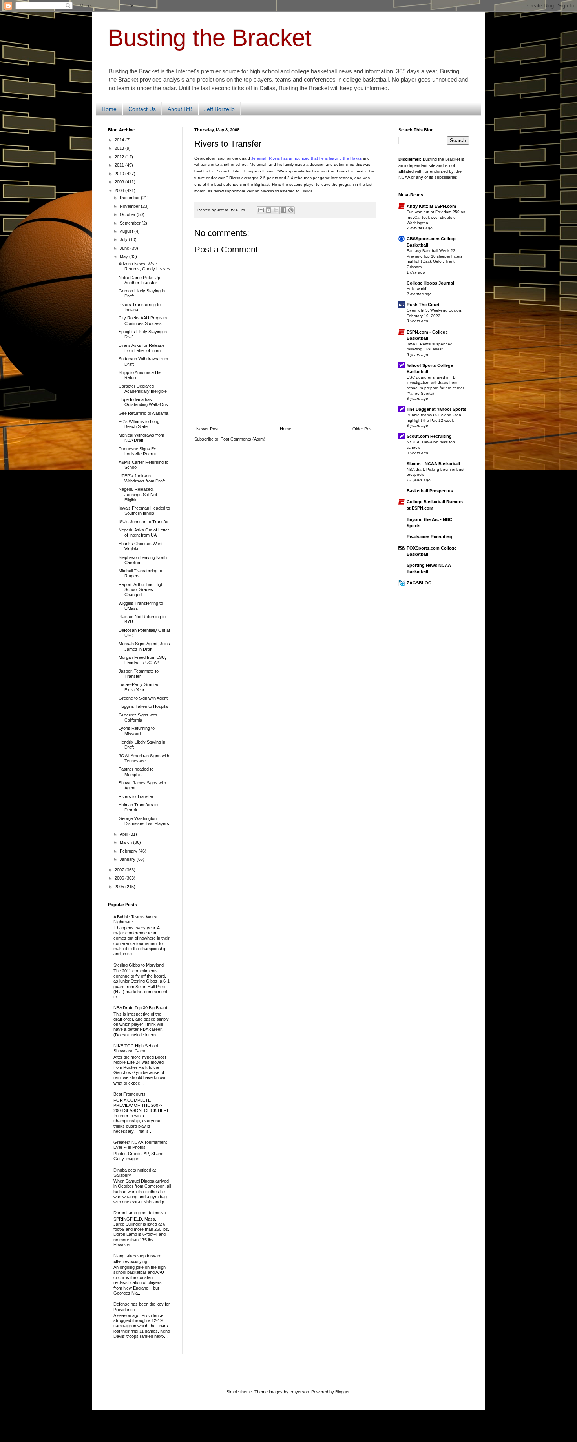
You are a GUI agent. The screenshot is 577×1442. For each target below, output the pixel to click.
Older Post (362, 428)
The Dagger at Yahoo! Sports (436, 409)
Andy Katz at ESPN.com (431, 206)
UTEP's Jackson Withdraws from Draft (142, 478)
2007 (120, 869)
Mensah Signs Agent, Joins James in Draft (144, 646)
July (124, 239)
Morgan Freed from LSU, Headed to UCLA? (142, 660)
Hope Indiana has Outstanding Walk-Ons (143, 402)
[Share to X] (276, 210)
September (131, 223)
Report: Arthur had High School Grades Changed (141, 589)
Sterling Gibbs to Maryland (138, 965)
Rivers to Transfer (136, 796)
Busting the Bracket (210, 38)
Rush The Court (423, 304)
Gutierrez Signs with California (138, 717)
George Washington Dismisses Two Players (144, 821)
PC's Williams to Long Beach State (139, 424)
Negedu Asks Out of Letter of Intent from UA (144, 532)
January (128, 859)
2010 (120, 173)
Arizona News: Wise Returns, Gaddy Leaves (144, 266)
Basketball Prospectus (430, 490)
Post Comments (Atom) (243, 439)
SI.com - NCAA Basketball (433, 463)
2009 (120, 182)
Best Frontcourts (129, 1094)
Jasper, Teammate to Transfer (139, 673)
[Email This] (261, 210)
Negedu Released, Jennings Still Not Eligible (138, 494)
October (128, 214)
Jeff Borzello (219, 109)
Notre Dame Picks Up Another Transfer (139, 280)
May (124, 256)
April (124, 834)
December (130, 197)
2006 (120, 878)
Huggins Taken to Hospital (143, 706)
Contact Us (142, 109)
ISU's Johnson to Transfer (144, 521)
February (129, 851)
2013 (120, 148)
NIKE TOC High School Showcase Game (135, 1048)
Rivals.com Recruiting (429, 536)
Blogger (342, 1391)
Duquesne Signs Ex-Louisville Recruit (138, 451)
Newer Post (207, 428)
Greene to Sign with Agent (143, 698)
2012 (120, 156)
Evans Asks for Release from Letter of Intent (141, 348)
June (125, 248)
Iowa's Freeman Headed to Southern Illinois (144, 510)
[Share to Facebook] (283, 210)
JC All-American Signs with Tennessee (144, 758)
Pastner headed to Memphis (136, 771)
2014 (120, 140)
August (127, 231)
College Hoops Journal (430, 283)
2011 (120, 165)
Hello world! (417, 289)
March (126, 842)
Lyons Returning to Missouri (137, 731)
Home (109, 109)
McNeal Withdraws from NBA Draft (141, 438)
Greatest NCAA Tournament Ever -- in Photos (140, 1145)
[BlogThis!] (268, 210)
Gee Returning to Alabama (143, 413)
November (130, 206)
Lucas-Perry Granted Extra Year (139, 687)
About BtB (180, 109)
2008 (120, 190)
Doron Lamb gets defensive (139, 1212)
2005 (120, 886)
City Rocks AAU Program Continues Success (143, 320)
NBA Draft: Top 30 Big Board (140, 1007)
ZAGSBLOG (419, 582)
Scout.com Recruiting (429, 436)
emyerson (299, 1391)
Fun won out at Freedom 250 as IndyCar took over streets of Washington (436, 217)
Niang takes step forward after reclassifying (137, 1258)
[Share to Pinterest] (291, 210)
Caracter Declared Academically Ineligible (143, 389)
